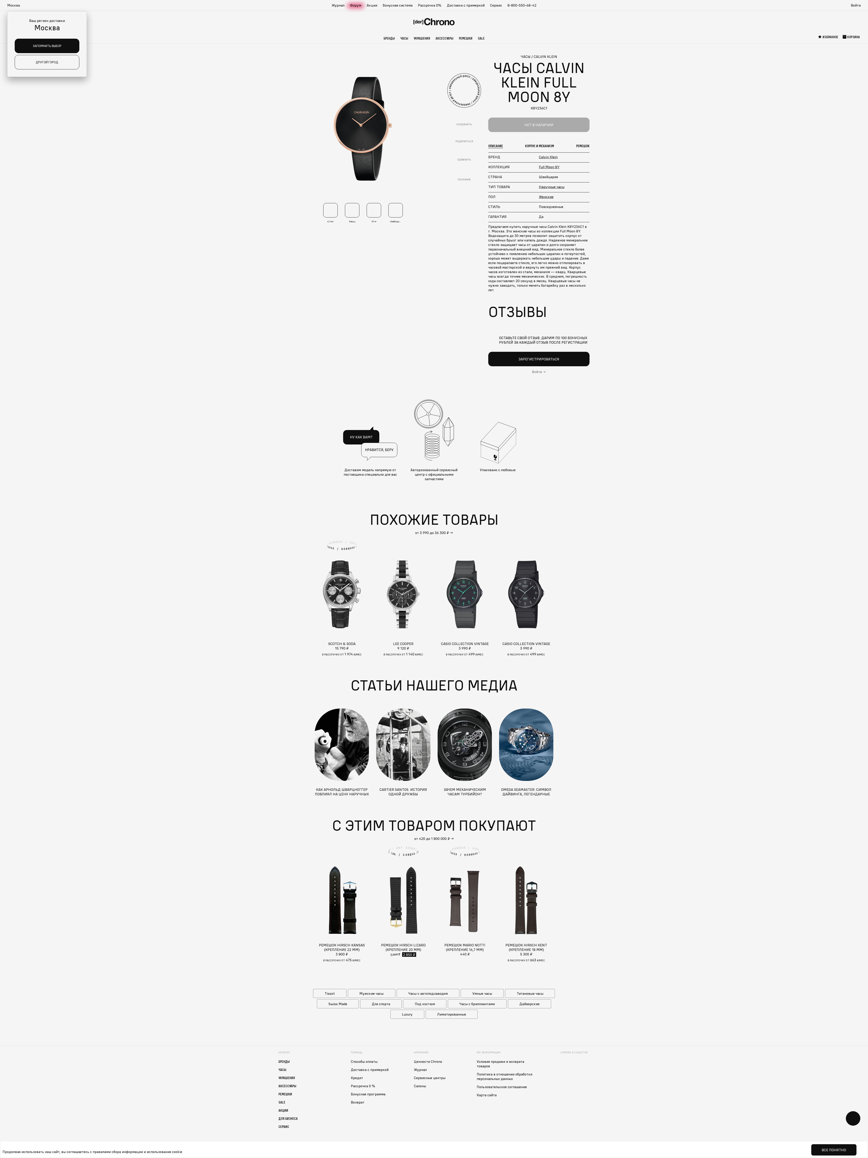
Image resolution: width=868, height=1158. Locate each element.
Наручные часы (551, 186)
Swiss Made (337, 1004)
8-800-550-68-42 (521, 5)
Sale (481, 38)
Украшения (422, 38)
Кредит (357, 1077)
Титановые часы (530, 993)
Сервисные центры (430, 1077)
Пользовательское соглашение (502, 1087)
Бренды (389, 38)
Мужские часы (371, 993)
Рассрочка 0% (429, 5)
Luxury (407, 1014)
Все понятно (834, 1150)
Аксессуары (444, 38)
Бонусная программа (368, 1094)
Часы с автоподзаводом (428, 993)
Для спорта (381, 1004)
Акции (372, 5)
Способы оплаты (364, 1061)
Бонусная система (398, 5)
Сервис (496, 5)
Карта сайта (487, 1095)
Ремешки (465, 38)
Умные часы (482, 993)
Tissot (330, 993)
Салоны (420, 1086)
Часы (404, 38)
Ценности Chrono (428, 1061)
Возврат (357, 1102)
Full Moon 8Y (549, 167)
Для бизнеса (288, 1118)
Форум (355, 5)
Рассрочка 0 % (363, 1086)
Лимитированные (451, 1014)
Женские (546, 196)
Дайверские (529, 1004)
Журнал (338, 5)
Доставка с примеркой (466, 5)
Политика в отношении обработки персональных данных (504, 1076)
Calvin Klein (548, 157)
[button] (15, 5)
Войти (856, 5)
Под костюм (425, 1004)
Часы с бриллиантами (477, 1004)
